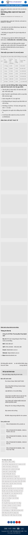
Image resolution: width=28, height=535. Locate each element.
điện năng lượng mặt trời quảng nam (10, 512)
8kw (6, 461)
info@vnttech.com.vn (11, 349)
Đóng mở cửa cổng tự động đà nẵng (15, 405)
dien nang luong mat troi (20, 478)
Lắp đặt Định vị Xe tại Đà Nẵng (13, 391)
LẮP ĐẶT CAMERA (18, 5)
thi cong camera (5, 500)
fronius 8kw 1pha (21, 481)
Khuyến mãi (23, 9)
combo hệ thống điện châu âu (8, 473)
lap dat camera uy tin (6, 486)
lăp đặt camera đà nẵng (7, 490)
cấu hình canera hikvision (7, 478)
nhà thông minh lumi (18, 490)
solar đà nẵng (15, 498)
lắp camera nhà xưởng (11, 410)
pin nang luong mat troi (17, 493)
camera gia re (15, 466)
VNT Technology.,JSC (17, 16)
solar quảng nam (12, 495)
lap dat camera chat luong (15, 483)
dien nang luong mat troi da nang (9, 481)
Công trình (3, 9)
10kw (10, 461)
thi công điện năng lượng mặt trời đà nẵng (11, 503)
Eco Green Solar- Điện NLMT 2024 (14, 381)
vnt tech (14, 505)
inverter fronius (5, 483)
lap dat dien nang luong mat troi (9, 488)
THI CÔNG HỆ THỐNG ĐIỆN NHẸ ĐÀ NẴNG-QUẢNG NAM (15, 401)
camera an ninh (21, 464)
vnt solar (4, 505)
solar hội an (4, 495)
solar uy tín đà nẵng (6, 498)
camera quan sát (6, 469)
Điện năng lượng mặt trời (13, 9)
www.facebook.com (11, 355)
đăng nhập (10, 374)
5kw (3, 461)
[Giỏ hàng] (25, 2)
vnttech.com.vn (5, 507)
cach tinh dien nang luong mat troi (9, 464)
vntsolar (9, 505)
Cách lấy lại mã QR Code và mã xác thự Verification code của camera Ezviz (16, 396)
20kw (13, 461)
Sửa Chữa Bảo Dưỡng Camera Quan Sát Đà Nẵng (15, 386)
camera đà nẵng (12, 471)
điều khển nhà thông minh (17, 510)
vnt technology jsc (6, 510)
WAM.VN (18, 533)
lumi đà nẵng (20, 488)
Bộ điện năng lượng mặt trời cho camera (16, 415)
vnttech (18, 505)
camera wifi (4, 471)
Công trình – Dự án (10, 5)
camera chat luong (6, 466)
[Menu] (2, 2)
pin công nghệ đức (6, 493)
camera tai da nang (15, 469)
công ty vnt (16, 476)
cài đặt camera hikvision (7, 476)
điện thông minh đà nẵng (16, 515)
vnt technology (13, 507)
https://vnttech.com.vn (13, 353)
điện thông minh (5, 515)
